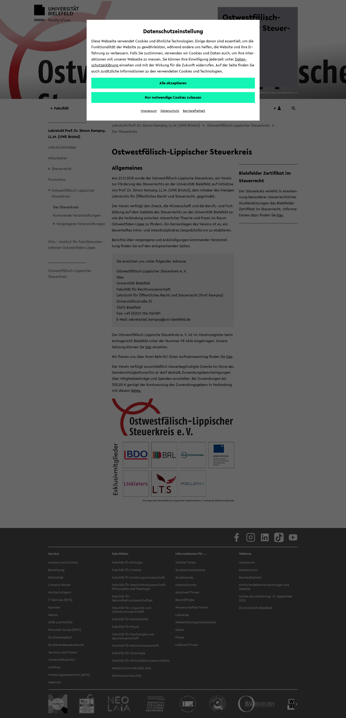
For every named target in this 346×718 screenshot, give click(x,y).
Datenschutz (170, 111)
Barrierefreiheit (194, 111)
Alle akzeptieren (173, 82)
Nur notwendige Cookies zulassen (173, 97)
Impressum (149, 111)
